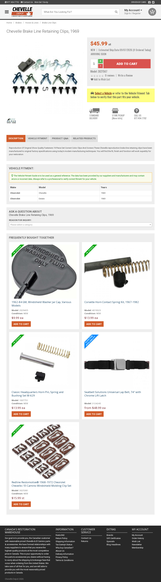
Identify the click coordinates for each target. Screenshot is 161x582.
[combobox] (80, 224)
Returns (84, 541)
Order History (138, 538)
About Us (60, 551)
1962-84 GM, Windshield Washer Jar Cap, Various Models (41, 303)
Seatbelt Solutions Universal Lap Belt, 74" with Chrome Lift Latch (112, 393)
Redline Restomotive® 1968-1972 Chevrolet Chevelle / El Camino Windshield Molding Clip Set (41, 483)
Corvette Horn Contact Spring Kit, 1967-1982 (111, 302)
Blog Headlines (113, 544)
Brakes (19, 23)
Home (9, 23)
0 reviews (109, 75)
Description (16, 138)
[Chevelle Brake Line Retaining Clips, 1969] (45, 76)
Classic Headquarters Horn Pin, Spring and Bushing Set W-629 (38, 393)
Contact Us (28, 2)
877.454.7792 (13, 2)
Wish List (136, 541)
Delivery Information (65, 554)
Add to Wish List (101, 79)
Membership (137, 547)
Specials (110, 541)
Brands (110, 535)
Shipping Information (65, 541)
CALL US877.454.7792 (140, 117)
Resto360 (60, 535)
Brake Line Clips (49, 23)
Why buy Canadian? (64, 547)
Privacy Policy (62, 557)
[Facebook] (149, 2)
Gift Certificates (114, 538)
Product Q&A (60, 138)
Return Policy (61, 538)
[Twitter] (153, 2)
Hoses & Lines (32, 23)
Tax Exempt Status (64, 544)
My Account (137, 535)
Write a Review (125, 75)
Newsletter (137, 544)
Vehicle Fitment (37, 138)
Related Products (84, 138)
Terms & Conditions (64, 560)
